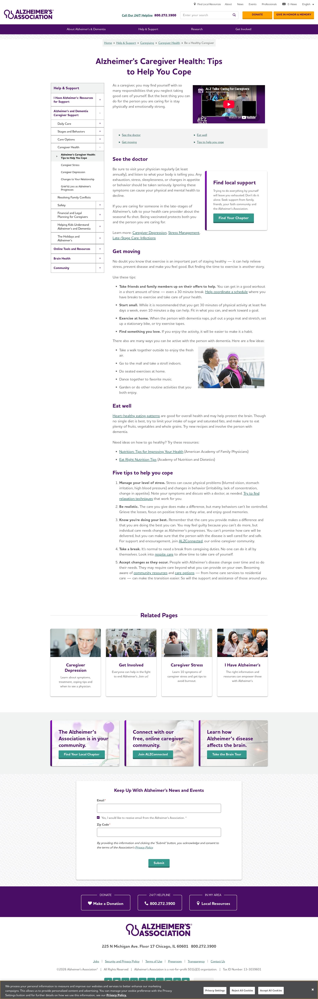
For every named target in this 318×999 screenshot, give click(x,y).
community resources (150, 573)
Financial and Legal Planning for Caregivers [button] (73, 214)
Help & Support (126, 43)
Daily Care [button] (64, 123)
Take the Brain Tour (226, 754)
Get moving (129, 142)
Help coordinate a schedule (226, 291)
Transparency (196, 961)
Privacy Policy (144, 847)
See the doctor (131, 135)
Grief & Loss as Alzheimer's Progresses (76, 188)
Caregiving (147, 43)
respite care (164, 554)
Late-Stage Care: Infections (134, 238)
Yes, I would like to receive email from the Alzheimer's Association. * (144, 817)
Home (108, 43)
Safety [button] (62, 205)
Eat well (202, 135)
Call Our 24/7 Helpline (137, 15)
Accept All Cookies (271, 990)
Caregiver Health (169, 43)
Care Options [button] (66, 139)
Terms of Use (153, 961)
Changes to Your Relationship (77, 179)
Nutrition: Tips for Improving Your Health (151, 451)
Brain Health (62, 258)
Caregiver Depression (73, 172)
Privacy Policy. (116, 995)
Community (61, 268)
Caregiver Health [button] (68, 147)
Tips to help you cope (210, 142)
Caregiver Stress (70, 165)
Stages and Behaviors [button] (71, 131)
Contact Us (218, 961)
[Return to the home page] (29, 14)
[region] (159, 990)
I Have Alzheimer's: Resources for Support (73, 99)
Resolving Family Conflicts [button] (74, 197)
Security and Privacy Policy (122, 961)
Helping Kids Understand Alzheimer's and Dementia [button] (74, 226)
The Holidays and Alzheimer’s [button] (69, 238)
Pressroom (175, 961)
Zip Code (103, 824)
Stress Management (184, 232)
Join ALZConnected (153, 754)
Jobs (96, 961)
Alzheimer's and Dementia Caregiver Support (71, 113)
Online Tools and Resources (72, 249)
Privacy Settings (215, 990)
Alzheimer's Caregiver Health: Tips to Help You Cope (78, 156)
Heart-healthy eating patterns (136, 416)
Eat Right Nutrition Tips (138, 459)
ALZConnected (191, 541)
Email (100, 800)
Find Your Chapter (234, 218)
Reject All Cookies (242, 990)
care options (184, 573)
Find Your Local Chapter (82, 754)
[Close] (312, 989)
